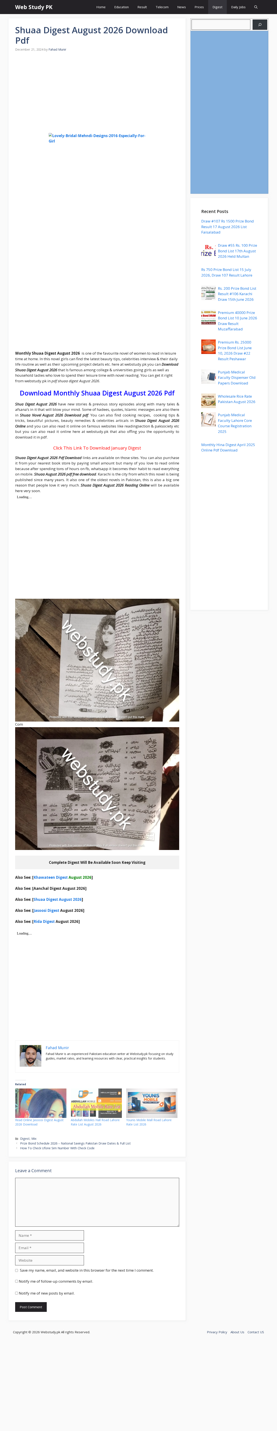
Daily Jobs (238, 7)
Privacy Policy (217, 1332)
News (181, 7)
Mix (34, 1138)
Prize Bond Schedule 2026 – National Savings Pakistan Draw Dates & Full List (75, 1143)
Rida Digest (44, 921)
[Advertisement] (97, 95)
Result (142, 7)
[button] (256, 7)
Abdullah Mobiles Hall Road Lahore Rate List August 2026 (95, 1122)
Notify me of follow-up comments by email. (56, 1281)
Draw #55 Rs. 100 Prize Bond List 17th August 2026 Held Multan (237, 251)
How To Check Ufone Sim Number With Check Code (57, 1148)
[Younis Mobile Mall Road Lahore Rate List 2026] (151, 1103)
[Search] (260, 24)
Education (121, 7)
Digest (217, 7)
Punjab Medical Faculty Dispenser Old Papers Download (237, 378)
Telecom (162, 7)
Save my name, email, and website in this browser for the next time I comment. (87, 1270)
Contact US (256, 1332)
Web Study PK (33, 7)
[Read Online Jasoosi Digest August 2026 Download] (40, 1103)
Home (101, 7)
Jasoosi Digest (46, 910)
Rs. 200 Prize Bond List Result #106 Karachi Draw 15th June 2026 (237, 294)
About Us (237, 1332)
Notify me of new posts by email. (47, 1293)
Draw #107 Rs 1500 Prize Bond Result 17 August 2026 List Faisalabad (227, 227)
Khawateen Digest (51, 877)
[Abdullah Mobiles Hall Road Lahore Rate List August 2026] (96, 1103)
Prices (199, 7)
